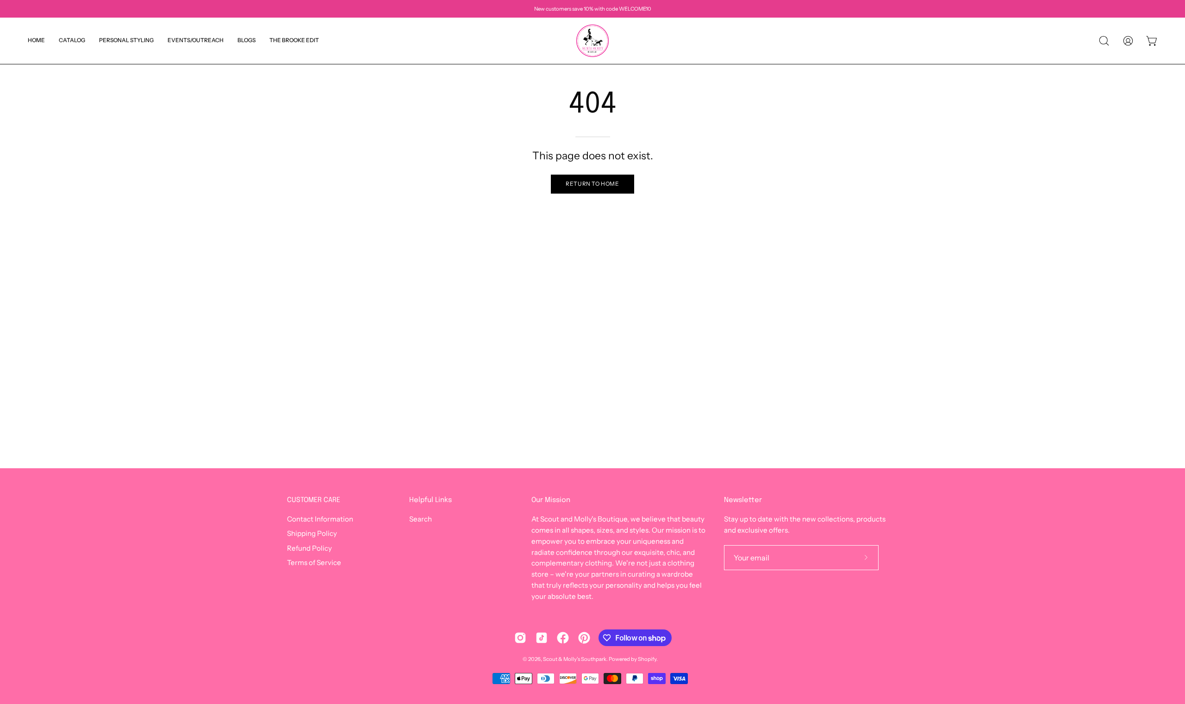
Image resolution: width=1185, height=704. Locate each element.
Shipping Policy (312, 533)
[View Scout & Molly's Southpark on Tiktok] (542, 638)
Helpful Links (430, 500)
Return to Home (592, 183)
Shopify (647, 659)
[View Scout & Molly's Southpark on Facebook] (563, 638)
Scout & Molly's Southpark (574, 659)
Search (420, 519)
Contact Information (320, 519)
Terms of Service (314, 562)
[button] (246, 41)
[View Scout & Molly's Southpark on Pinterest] (584, 638)
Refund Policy (309, 548)
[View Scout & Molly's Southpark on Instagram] (520, 638)
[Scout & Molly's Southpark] (592, 41)
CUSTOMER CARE (313, 500)
